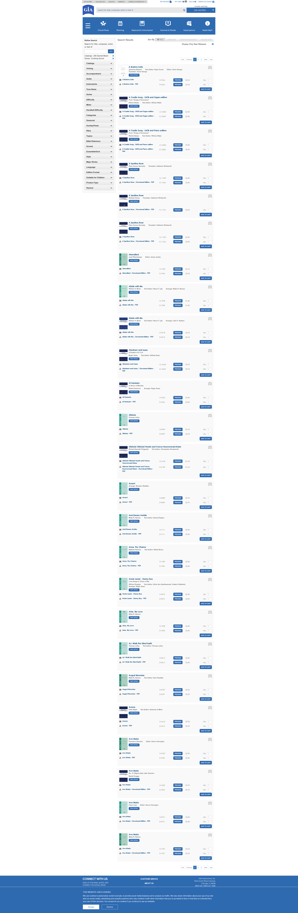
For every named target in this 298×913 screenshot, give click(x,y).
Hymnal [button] (89, 188)
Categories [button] (91, 115)
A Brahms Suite (136, 67)
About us (149, 883)
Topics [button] (89, 136)
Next (205, 59)
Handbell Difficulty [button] (94, 110)
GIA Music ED (100, 2)
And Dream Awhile (138, 515)
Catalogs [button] (90, 63)
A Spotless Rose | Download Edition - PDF (138, 182)
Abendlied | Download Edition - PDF (136, 273)
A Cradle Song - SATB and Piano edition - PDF (138, 150)
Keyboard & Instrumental (142, 30)
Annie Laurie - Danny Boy (141, 579)
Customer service (149, 879)
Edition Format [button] (92, 172)
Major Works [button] (91, 162)
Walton (111, 2)
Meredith (121, 2)
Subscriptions (189, 30)
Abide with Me (136, 286)
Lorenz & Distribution (137, 2)
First (182, 59)
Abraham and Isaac (138, 350)
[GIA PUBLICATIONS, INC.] (88, 9)
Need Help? (207, 30)
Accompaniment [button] (93, 74)
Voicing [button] (89, 68)
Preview (178, 80)
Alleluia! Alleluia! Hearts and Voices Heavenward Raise (155, 447)
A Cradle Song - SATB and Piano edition (147, 130)
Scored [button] (89, 146)
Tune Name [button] (91, 89)
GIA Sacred (88, 2)
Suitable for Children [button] (95, 177)
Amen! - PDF (127, 502)
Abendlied (134, 254)
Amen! (132, 483)
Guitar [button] (89, 79)
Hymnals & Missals (168, 30)
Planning (120, 30)
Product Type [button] (92, 183)
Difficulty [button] (90, 100)
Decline (110, 907)
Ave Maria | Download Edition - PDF (136, 789)
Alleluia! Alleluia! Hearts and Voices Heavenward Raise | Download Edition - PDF (137, 468)
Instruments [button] (91, 84)
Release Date (206, 40)
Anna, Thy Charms (137, 547)
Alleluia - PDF (127, 433)
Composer (171, 40)
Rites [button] (88, 131)
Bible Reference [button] (93, 141)
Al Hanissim (134, 383)
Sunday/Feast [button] (92, 126)
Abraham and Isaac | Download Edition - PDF (138, 369)
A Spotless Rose (136, 163)
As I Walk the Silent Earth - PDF (134, 662)
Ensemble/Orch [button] (93, 151)
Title (161, 40)
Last (211, 59)
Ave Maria (134, 739)
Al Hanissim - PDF (129, 402)
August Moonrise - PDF (131, 694)
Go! (111, 51)
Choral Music (103, 30)
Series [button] (89, 94)
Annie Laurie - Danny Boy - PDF (134, 598)
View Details (134, 75)
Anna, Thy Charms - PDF (131, 566)
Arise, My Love (136, 611)
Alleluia (132, 415)
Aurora (132, 707)
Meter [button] (88, 105)
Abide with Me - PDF (130, 305)
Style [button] (88, 157)
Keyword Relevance (188, 40)
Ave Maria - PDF (128, 757)
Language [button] (90, 167)
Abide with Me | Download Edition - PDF (137, 337)
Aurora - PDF (127, 726)
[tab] (99, 63)
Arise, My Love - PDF (130, 630)
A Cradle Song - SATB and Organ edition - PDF (138, 117)
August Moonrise (136, 675)
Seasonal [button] (90, 120)
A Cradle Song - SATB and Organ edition (148, 97)
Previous (189, 59)
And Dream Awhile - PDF (131, 534)
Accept (91, 907)
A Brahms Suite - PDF (130, 84)
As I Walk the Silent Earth (140, 643)
